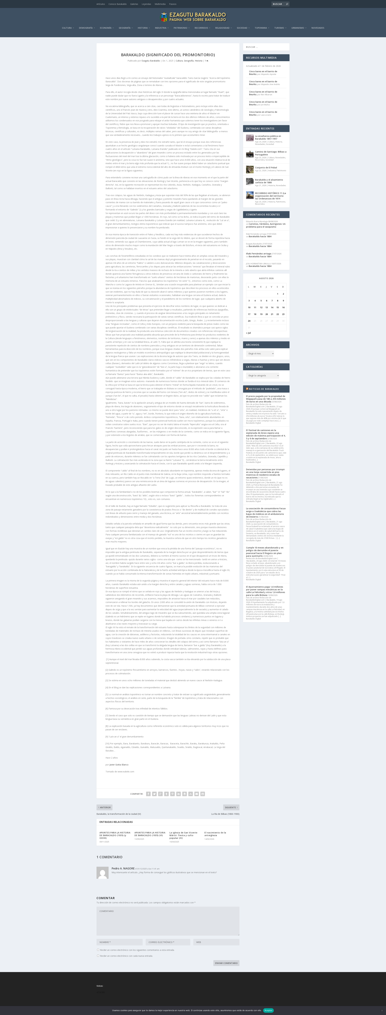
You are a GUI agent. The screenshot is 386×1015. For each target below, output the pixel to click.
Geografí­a (124, 28)
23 (283, 314)
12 (261, 307)
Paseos (172, 4)
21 (272, 314)
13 (266, 307)
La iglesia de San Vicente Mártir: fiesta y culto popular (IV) (183, 835)
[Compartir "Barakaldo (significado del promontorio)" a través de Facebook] (148, 794)
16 (283, 307)
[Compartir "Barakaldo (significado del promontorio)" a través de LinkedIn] (179, 794)
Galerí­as (134, 4)
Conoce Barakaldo (118, 4)
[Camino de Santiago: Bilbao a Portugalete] (250, 153)
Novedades (318, 28)
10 (249, 307)
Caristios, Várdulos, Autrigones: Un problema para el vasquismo (266, 225)
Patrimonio (180, 28)
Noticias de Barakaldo (264, 388)
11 (255, 307)
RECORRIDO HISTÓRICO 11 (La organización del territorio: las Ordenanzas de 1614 (270, 196)
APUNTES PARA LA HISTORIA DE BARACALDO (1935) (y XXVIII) (115, 835)
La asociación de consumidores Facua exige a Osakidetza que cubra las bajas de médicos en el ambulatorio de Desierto (266, 512)
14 (272, 307)
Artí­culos (100, 4)
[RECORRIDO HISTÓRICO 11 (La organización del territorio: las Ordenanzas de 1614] (250, 195)
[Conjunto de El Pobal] (250, 169)
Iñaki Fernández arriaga (258, 253)
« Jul (248, 332)
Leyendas (146, 4)
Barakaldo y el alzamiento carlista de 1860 (269, 181)
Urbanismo (297, 28)
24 (249, 320)
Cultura (67, 28)
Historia (143, 28)
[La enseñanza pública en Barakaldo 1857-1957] (250, 138)
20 (266, 314)
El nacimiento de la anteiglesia (215, 834)
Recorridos (201, 28)
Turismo (279, 28)
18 (255, 314)
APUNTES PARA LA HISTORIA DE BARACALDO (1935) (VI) (149, 834)
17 (249, 314)
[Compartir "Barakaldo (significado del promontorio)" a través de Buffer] (185, 794)
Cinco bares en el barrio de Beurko (263, 73)
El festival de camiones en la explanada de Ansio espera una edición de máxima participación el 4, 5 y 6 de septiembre (266, 434)
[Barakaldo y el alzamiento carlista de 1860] (250, 182)
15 (277, 307)
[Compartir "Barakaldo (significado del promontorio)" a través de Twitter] (154, 794)
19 (261, 314)
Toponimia (261, 28)
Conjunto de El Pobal (266, 167)
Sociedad (242, 28)
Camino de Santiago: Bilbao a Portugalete (270, 153)
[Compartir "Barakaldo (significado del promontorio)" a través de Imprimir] (203, 794)
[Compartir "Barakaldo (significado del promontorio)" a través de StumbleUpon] (191, 794)
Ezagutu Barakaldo (151, 60)
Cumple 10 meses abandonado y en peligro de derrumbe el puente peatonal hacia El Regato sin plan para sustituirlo (264, 551)
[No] (382, 1010)
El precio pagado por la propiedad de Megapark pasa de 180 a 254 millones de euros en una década (266, 399)
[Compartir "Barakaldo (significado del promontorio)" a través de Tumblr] (166, 794)
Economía (105, 28)
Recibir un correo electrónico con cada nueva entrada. (126, 955)
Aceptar (268, 1010)
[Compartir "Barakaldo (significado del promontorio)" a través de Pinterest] (172, 794)
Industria (160, 28)
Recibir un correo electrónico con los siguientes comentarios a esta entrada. (137, 950)
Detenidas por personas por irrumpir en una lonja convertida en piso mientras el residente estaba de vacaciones (265, 473)
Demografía (86, 28)
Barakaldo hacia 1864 (260, 236)
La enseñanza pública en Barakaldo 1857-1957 (268, 137)
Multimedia (160, 4)
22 (277, 314)
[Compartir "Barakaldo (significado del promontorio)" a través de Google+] (160, 794)
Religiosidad (222, 28)
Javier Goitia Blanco (118, 764)
